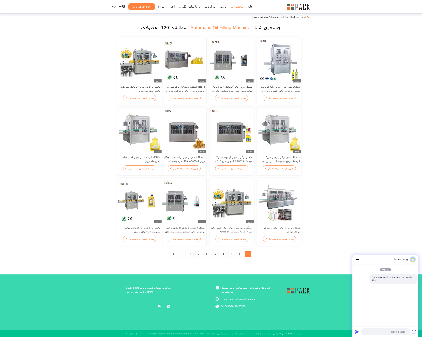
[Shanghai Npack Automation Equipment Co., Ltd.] (298, 6)
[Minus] (357, 259)
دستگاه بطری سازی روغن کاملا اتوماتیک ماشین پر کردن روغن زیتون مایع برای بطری (280, 90)
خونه (303, 17)
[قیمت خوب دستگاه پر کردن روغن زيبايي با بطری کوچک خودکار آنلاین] (279, 201)
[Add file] (414, 331)
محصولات (237, 6)
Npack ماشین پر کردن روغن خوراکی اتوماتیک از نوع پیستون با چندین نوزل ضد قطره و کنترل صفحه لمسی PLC (280, 161)
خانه (250, 6)
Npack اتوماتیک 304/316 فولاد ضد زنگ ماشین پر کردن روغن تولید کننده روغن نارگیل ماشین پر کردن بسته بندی (186, 90)
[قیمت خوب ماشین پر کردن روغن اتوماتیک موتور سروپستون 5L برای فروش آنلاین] (140, 201)
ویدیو (223, 6)
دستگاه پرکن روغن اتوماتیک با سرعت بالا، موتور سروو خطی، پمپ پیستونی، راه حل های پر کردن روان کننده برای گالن (232, 90)
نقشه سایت (265, 333)
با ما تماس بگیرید (189, 6)
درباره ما (210, 6)
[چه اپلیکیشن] (171, 306)
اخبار (172, 6)
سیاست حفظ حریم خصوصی (287, 333)
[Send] (357, 331)
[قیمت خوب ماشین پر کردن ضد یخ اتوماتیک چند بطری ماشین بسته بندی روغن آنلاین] (140, 60)
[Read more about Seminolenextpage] (182, 254)
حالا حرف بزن (141, 6)
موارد (161, 6)
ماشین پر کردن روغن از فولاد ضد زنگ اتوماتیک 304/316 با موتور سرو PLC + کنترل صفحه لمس (233, 161)
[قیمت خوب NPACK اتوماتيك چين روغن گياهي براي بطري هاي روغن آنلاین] (140, 131)
